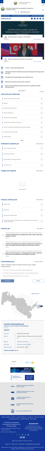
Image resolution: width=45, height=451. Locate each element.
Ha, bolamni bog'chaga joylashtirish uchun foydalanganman (20, 273)
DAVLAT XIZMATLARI (21, 417)
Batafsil (21, 140)
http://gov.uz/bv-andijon (24, 344)
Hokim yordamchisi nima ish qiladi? (14, 15)
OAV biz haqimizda (37, 61)
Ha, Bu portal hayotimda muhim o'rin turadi (15, 276)
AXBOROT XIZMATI (24, 419)
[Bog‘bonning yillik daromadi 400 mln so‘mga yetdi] (22, 51)
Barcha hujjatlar (40, 228)
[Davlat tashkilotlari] (1, 1)
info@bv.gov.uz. (12, 432)
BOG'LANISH (33, 419)
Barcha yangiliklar (21, 90)
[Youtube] (43, 18)
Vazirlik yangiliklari (37, 39)
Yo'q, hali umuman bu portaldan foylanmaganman (18, 270)
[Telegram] (40, 18)
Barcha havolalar (39, 199)
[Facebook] (35, 18)
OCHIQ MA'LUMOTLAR (14, 419)
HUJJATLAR (30, 417)
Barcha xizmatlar (39, 143)
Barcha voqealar (39, 170)
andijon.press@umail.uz (11, 350)
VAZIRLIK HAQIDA (5, 417)
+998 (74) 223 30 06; (22, 341)
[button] (43, 1)
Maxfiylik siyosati (39, 417)
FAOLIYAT (13, 417)
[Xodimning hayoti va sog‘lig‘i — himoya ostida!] (22, 29)
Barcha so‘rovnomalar (38, 261)
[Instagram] (37, 18)
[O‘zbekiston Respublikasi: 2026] (22, 370)
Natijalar (38, 280)
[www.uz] (22, 437)
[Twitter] (32, 18)
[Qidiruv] (16, 12)
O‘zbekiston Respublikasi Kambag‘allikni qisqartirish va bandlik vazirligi (11, 424)
